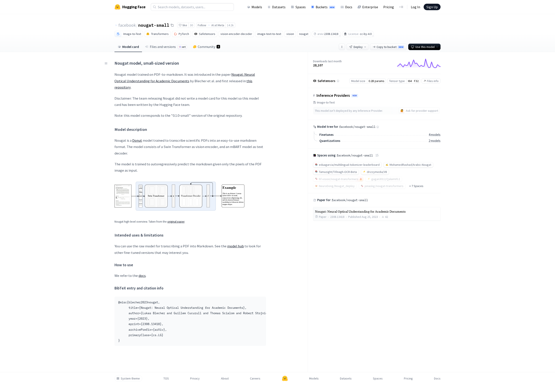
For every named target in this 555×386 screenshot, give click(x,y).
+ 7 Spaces (416, 186)
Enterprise (370, 7)
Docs (348, 7)
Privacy (195, 378)
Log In (415, 7)
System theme (130, 378)
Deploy (358, 47)
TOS (166, 378)
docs (142, 275)
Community (208, 46)
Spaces (300, 7)
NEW (355, 95)
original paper (175, 221)
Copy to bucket (390, 47)
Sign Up (432, 7)
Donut (137, 140)
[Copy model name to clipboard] (172, 25)
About (225, 378)
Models (256, 7)
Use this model (425, 47)
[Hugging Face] (285, 378)
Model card (130, 46)
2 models (435, 141)
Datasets (279, 7)
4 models (435, 135)
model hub (235, 246)
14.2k (230, 25)
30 (191, 25)
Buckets (325, 7)
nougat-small (153, 24)
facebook (127, 25)
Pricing (388, 7)
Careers (255, 378)
